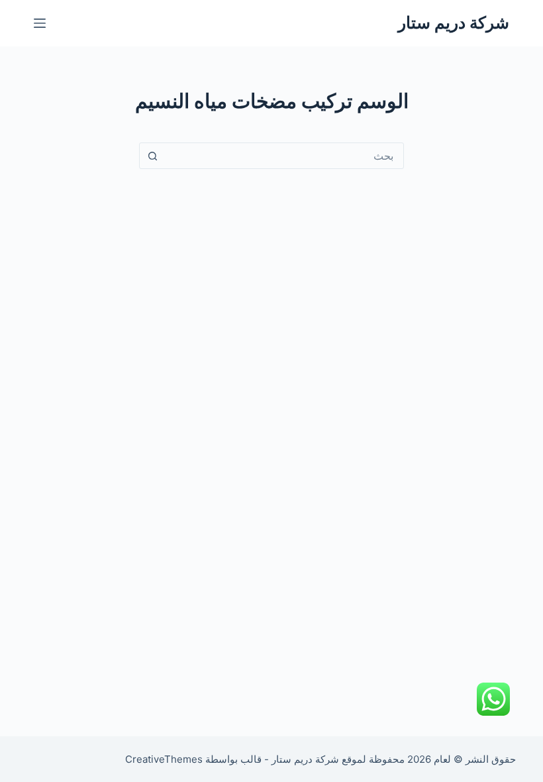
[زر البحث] (152, 155)
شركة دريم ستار (453, 22)
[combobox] (284, 155)
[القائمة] (40, 23)
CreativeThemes (164, 759)
